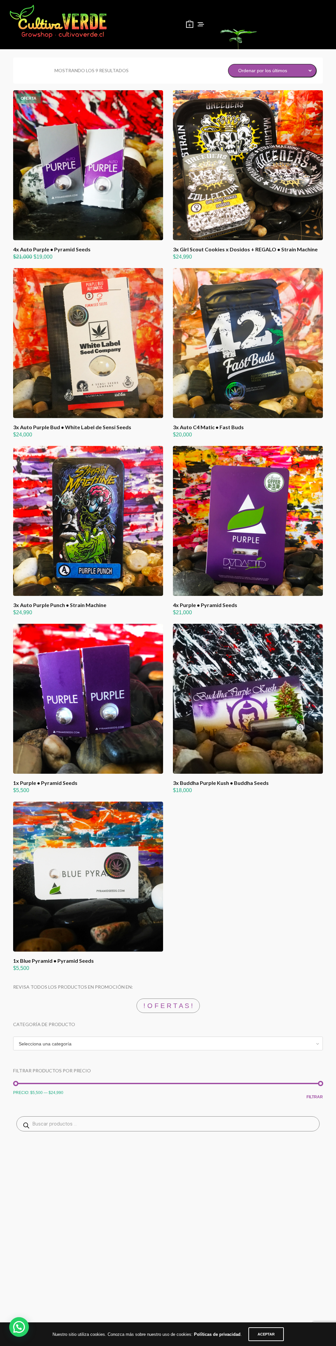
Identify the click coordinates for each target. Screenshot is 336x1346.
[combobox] (168, 1043)
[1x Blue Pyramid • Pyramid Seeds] (88, 877)
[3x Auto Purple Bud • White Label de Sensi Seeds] (88, 343)
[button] (19, 1327)
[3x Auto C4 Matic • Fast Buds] (248, 343)
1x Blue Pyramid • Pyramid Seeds (53, 960)
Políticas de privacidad (217, 1334)
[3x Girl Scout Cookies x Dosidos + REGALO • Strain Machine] (248, 165)
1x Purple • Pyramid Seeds (45, 783)
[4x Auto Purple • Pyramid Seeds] (88, 165)
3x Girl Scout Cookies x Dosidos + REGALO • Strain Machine (245, 249)
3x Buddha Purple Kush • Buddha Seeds (221, 783)
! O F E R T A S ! (168, 1005)
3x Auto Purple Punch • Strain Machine (59, 605)
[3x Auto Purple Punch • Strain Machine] (88, 521)
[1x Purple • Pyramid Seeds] (88, 699)
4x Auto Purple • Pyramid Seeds (52, 249)
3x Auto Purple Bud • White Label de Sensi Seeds (72, 427)
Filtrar (314, 1097)
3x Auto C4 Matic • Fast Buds (208, 427)
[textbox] (168, 1044)
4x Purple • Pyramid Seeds (205, 605)
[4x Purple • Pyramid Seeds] (248, 521)
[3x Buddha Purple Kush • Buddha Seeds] (248, 699)
